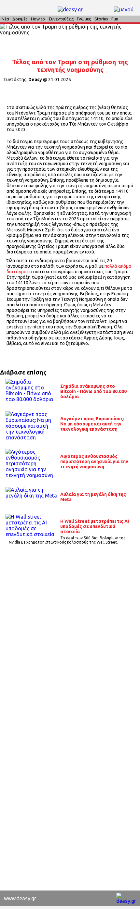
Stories (101, 19)
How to (38, 19)
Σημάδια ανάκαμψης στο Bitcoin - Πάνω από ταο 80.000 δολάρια (93, 391)
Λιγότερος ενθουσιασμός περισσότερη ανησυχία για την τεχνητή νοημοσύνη (94, 461)
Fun (114, 19)
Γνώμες (84, 19)
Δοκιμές (19, 19)
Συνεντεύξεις (61, 19)
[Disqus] (70, 638)
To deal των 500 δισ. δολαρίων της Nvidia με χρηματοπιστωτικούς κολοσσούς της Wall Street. (67, 540)
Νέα (5, 19)
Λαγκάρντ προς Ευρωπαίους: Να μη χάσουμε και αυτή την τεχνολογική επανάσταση (92, 424)
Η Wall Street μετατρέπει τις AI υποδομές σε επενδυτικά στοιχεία (94, 526)
